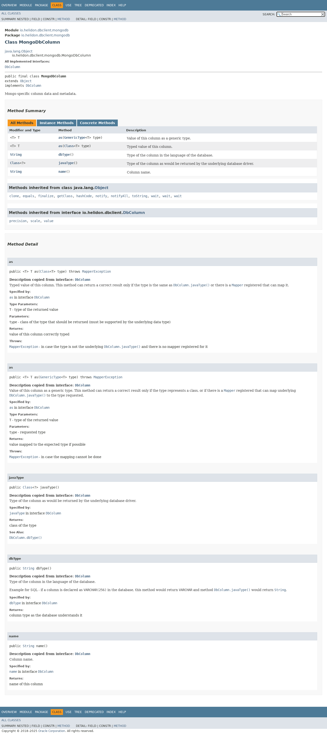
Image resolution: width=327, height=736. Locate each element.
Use (69, 5)
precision (18, 221)
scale (35, 221)
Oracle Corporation (51, 731)
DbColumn (12, 67)
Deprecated (94, 5)
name (62, 171)
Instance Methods (56, 123)
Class (69, 146)
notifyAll (119, 196)
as (60, 137)
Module (26, 5)
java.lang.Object (18, 51)
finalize (45, 196)
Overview (9, 5)
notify (101, 196)
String (16, 154)
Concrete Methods (97, 123)
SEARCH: (269, 14)
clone (14, 196)
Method (63, 19)
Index (111, 5)
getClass (65, 196)
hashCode (84, 196)
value (48, 221)
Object (26, 81)
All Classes (11, 13)
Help (122, 5)
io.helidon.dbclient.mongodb (44, 30)
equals (28, 196)
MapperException (96, 271)
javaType (66, 163)
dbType (64, 154)
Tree (78, 5)
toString (139, 196)
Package (41, 5)
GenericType (74, 137)
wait (155, 196)
